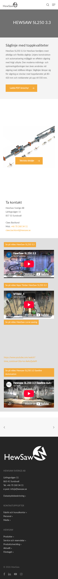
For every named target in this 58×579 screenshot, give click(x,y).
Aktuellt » (7, 548)
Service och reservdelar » (14, 541)
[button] (53, 4)
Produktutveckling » (12, 544)
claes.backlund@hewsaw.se (18, 230)
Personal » (8, 516)
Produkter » (8, 537)
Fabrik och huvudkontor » (15, 513)
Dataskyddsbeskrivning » (14, 496)
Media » (7, 520)
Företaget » (8, 552)
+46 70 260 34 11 (19, 227)
